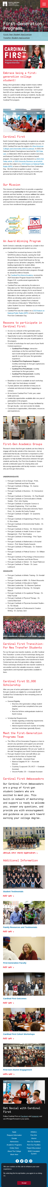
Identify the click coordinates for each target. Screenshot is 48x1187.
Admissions (14, 1141)
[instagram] (30, 1161)
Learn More (7, 1074)
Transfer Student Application (16, 38)
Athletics (34, 1132)
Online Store (14, 1148)
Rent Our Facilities (34, 1145)
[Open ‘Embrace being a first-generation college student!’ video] (24, 56)
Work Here (14, 1154)
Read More (7, 896)
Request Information (14, 1135)
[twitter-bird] (21, 1161)
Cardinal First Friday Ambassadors (19, 853)
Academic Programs (14, 1145)
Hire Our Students (33, 1141)
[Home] (11, 4)
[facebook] (17, 1161)
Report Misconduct (34, 1148)
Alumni (33, 1138)
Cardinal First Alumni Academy (22, 275)
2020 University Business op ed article (28, 161)
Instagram (35, 1116)
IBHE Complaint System (34, 1152)
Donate (14, 1138)
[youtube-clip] (26, 1161)
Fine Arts (33, 1135)
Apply (14, 1132)
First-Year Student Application (17, 35)
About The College (14, 1151)
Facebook (24, 1116)
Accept (24, 1183)
